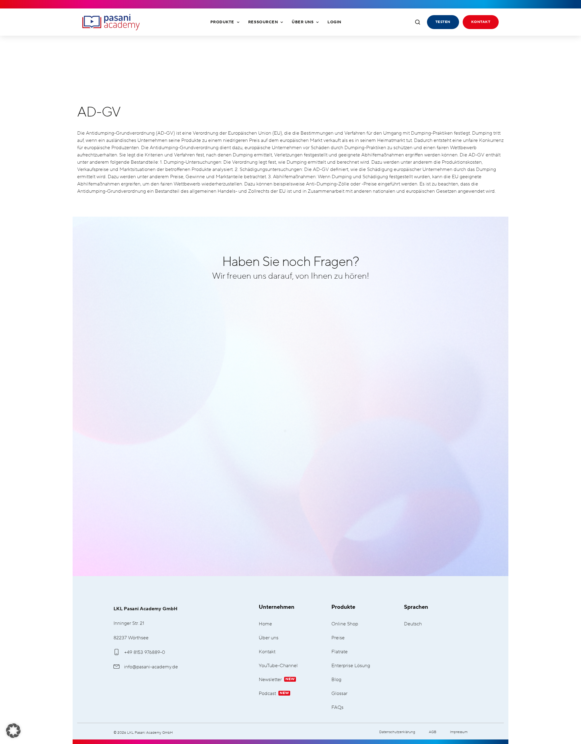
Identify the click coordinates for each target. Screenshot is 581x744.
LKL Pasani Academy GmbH (111, 22)
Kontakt (480, 22)
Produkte (222, 22)
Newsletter (277, 680)
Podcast (274, 693)
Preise (338, 638)
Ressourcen (263, 22)
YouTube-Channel (278, 666)
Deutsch (413, 624)
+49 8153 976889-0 (144, 652)
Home (265, 624)
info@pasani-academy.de (151, 667)
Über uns (302, 22)
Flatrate (339, 652)
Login (334, 22)
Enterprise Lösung (350, 666)
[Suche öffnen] (417, 22)
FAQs (337, 707)
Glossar (339, 693)
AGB (432, 732)
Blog (336, 680)
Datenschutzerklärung (397, 732)
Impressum (459, 732)
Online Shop (344, 624)
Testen (443, 22)
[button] (13, 730)
